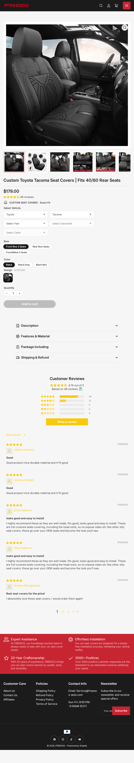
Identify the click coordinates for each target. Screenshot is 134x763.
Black (9, 264)
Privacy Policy (45, 699)
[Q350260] (8, 277)
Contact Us (10, 695)
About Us (9, 690)
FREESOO (60, 745)
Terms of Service (46, 704)
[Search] (101, 5)
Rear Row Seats (41, 246)
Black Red (41, 264)
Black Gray (24, 264)
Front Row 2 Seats (16, 246)
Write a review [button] (67, 422)
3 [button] (68, 611)
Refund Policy (44, 695)
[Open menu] (127, 5)
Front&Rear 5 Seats (16, 252)
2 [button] (63, 611)
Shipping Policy (45, 690)
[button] (11, 197)
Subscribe (121, 710)
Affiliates (8, 699)
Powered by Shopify (77, 745)
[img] (14, 444)
